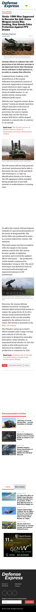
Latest (8, 487)
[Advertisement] (18, 207)
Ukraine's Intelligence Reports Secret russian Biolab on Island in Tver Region (25, 436)
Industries (9, 11)
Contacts (17, 586)
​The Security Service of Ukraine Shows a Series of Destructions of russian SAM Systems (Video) (17, 130)
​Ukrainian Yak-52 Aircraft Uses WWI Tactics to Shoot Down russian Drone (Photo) (17, 357)
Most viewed (19, 487)
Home (3, 11)
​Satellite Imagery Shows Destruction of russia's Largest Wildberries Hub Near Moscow (25, 451)
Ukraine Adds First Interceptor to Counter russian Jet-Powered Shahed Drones (25, 526)
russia (27, 365)
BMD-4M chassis (9, 325)
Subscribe (29, 602)
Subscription (18, 584)
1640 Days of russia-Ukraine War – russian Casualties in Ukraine (25, 422)
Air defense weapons (15, 365)
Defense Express (9, 34)
